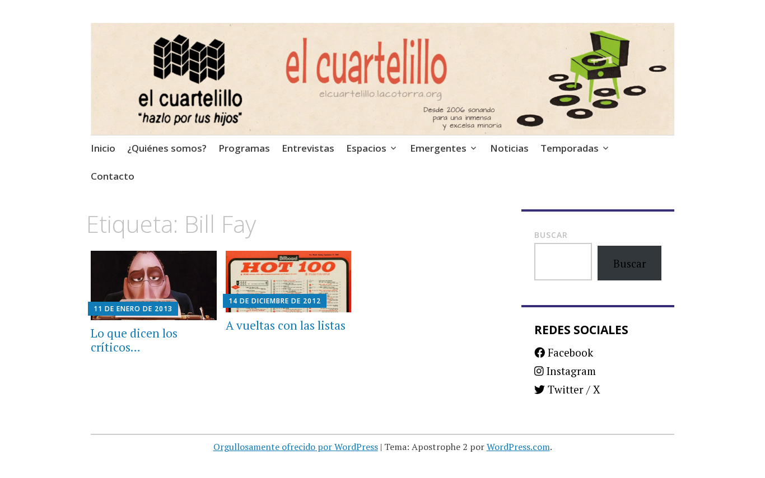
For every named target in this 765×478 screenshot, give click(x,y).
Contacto (112, 176)
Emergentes (438, 148)
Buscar (551, 234)
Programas (244, 148)
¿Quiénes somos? (167, 148)
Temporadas (569, 148)
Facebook (569, 352)
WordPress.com (518, 446)
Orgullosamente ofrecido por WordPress (295, 446)
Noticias (509, 148)
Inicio (103, 148)
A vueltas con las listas (286, 325)
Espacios (366, 148)
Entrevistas (308, 148)
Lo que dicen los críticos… (134, 340)
